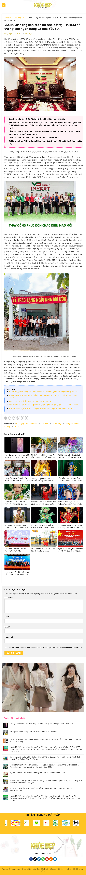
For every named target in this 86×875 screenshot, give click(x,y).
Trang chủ (8, 17)
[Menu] (4, 5)
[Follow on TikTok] (35, 859)
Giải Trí (43, 871)
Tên (6, 617)
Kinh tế (34, 423)
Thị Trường (56, 423)
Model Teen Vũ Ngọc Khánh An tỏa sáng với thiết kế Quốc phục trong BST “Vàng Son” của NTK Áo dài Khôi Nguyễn (46, 781)
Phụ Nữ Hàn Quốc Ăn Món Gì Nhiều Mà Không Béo (30, 401)
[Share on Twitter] (14, 418)
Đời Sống (61, 869)
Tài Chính (44, 423)
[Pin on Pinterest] (22, 418)
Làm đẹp (36, 869)
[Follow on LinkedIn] (55, 859)
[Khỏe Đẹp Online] (43, 5)
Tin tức (16, 426)
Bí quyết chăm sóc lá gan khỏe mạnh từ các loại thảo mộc (34, 731)
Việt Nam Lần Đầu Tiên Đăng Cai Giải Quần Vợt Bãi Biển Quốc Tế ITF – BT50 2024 (43, 405)
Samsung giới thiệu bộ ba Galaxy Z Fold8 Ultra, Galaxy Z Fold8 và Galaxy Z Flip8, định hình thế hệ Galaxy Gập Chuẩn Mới (45, 758)
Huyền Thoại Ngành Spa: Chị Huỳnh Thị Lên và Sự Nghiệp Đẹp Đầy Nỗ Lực (40, 408)
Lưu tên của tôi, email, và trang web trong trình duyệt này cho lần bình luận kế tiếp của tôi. (45, 647)
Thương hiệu (26, 869)
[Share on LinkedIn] (26, 418)
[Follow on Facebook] (31, 859)
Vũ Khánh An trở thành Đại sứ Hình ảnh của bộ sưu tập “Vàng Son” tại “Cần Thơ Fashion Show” (43, 789)
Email (7, 627)
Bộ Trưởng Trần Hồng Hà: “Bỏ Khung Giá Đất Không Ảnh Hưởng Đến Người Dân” (43, 391)
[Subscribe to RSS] (51, 859)
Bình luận (8, 597)
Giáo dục (52, 869)
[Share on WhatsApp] (6, 418)
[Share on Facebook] (10, 418)
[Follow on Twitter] (39, 859)
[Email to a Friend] (18, 418)
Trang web (8, 637)
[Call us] (43, 859)
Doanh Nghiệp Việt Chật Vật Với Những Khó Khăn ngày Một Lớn (37, 119)
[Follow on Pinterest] (47, 859)
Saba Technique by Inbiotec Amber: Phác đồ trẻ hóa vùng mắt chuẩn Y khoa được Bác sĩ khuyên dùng (46, 740)
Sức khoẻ (44, 869)
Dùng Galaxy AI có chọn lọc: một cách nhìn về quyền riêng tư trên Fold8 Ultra (42, 724)
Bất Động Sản (19, 17)
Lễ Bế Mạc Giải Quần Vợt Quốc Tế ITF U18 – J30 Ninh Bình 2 (34, 137)
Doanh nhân (16, 869)
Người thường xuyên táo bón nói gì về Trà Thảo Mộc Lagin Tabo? (38, 773)
